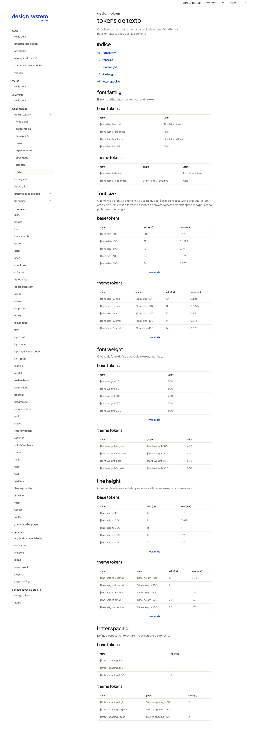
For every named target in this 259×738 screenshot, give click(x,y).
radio (17, 416)
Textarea (19, 481)
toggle (18, 509)
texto (19, 172)
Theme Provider (23, 488)
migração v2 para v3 (25, 58)
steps (17, 452)
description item (23, 286)
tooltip (18, 517)
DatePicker (20, 279)
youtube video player (26, 524)
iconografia (20, 179)
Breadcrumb (21, 236)
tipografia (19, 200)
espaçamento (24, 150)
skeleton (19, 437)
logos (17, 559)
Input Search (21, 344)
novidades (20, 50)
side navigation (23, 430)
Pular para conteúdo (192, 2)
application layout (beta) (28, 538)
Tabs (16, 466)
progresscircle (22, 409)
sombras (20, 164)
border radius (23, 128)
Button (18, 243)
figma (17, 602)
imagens (19, 552)
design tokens (22, 114)
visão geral (20, 36)
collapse (19, 272)
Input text (19, 337)
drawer (18, 301)
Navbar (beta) (21, 380)
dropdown (20, 308)
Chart (17, 257)
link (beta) (20, 358)
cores (19, 143)
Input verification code (27, 351)
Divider (18, 293)
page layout (21, 567)
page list (19, 574)
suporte (18, 72)
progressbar (21, 401)
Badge (18, 221)
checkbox (20, 265)
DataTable (20, 545)
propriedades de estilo (27, 193)
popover (19, 394)
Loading (18, 365)
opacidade (22, 157)
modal (18, 373)
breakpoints (22, 136)
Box (16, 229)
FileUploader (21, 322)
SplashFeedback (23, 445)
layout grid (20, 186)
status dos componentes (28, 65)
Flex (16, 329)
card (17, 250)
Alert (16, 214)
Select (18, 423)
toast (17, 502)
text (16, 473)
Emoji (17, 315)
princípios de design (26, 43)
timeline (19, 495)
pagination (20, 387)
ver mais (154, 272)
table (17, 459)
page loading (22, 581)
